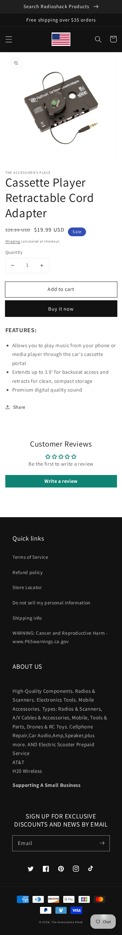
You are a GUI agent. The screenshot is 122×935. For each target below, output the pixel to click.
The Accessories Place (67, 922)
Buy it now (61, 308)
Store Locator (27, 587)
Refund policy (28, 572)
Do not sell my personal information (51, 602)
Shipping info (27, 618)
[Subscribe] (101, 843)
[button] (8, 39)
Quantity (14, 252)
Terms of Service (30, 557)
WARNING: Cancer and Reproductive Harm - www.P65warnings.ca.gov (60, 637)
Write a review (61, 481)
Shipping (12, 241)
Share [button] (19, 407)
